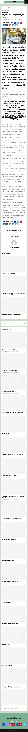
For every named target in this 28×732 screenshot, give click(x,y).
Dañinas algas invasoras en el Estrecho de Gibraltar (12, 315)
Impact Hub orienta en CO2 (8, 273)
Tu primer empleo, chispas (8, 686)
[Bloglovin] (24, 724)
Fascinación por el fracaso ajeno (9, 371)
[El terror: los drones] (14, 593)
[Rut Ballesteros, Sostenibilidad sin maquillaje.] (14, 403)
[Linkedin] (17, 724)
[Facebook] (3, 724)
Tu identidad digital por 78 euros (10, 350)
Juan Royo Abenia (6, 19)
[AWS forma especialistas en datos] (14, 614)
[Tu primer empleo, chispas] (14, 676)
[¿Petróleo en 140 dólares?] (14, 551)
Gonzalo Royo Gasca (7, 456)
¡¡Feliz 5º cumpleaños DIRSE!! (14, 231)
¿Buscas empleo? (6, 644)
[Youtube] (20, 724)
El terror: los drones (6, 602)
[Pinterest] (13, 724)
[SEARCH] (24, 323)
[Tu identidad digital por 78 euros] (14, 340)
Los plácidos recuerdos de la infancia (11, 707)
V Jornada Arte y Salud (14, 237)
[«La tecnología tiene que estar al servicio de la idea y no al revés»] (14, 487)
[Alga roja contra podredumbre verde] (14, 572)
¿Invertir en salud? (6, 433)
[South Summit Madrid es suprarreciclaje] (14, 509)
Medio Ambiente (4, 12)
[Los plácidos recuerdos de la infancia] (14, 697)
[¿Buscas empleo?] (14, 635)
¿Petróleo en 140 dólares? (8, 560)
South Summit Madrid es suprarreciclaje (11, 518)
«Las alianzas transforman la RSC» (10, 475)
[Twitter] (6, 724)
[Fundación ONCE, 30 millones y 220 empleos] (14, 445)
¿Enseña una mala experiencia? (9, 539)
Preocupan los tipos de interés (9, 392)
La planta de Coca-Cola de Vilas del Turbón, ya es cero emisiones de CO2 (13, 294)
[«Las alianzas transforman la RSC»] (14, 466)
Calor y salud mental (7, 665)
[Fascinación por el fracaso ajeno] (14, 361)
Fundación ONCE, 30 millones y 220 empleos (12, 454)
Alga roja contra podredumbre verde (10, 581)
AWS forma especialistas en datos (10, 623)
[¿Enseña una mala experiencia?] (14, 530)
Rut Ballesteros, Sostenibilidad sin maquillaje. (13, 412)
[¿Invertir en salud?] (14, 424)
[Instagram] (10, 724)
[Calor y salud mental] (14, 655)
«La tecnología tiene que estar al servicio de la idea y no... (13, 497)
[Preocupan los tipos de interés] (14, 382)
